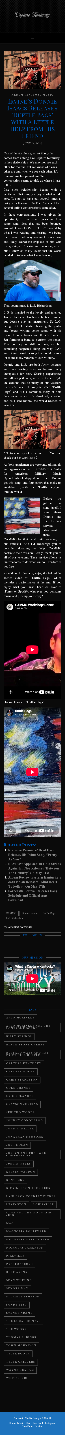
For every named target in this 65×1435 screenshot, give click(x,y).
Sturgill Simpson (23, 1296)
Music (48, 95)
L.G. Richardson (14, 918)
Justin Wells (18, 1164)
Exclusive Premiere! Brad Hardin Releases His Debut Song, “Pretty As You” (32, 855)
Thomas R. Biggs (21, 1337)
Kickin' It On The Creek (28, 1188)
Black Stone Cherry (25, 1044)
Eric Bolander (20, 1096)
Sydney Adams (19, 1313)
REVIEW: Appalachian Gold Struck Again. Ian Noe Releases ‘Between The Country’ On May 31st (34, 869)
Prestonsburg (19, 1264)
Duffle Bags (48, 913)
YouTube (27, 1426)
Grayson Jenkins (22, 1104)
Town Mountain (21, 1345)
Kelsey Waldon (20, 1172)
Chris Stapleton (22, 1080)
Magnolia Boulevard (26, 1231)
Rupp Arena (17, 1272)
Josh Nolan (17, 1145)
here (32, 457)
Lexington (16, 1204)
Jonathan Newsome (20, 927)
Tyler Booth (18, 1353)
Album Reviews (26, 95)
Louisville (43, 1204)
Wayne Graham (20, 1370)
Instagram (50, 1423)
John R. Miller (20, 1128)
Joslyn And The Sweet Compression (27, 1154)
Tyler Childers (20, 1362)
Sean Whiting (19, 1280)
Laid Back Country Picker (31, 1196)
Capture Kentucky (23, 1063)
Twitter (38, 1426)
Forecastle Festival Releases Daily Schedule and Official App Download (32, 896)
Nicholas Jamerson (25, 1248)
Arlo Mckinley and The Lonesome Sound (28, 1027)
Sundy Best (16, 1305)
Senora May (17, 1288)
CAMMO (42, 469)
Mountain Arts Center (27, 1239)
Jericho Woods (20, 1112)
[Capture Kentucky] (32, 16)
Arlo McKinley (20, 1017)
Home (12, 1423)
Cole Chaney (18, 1088)
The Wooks (16, 1329)
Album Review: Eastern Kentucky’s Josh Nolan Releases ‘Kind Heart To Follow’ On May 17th (34, 882)
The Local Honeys (23, 1321)
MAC (10, 1223)
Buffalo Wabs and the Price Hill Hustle (27, 1054)
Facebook (38, 1423)
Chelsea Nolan (20, 1071)
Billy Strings (19, 1036)
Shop (28, 1423)
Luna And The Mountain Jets (29, 1214)
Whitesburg (17, 1378)
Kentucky (15, 1180)
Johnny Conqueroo (24, 1120)
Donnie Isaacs (29, 913)
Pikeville (15, 1256)
